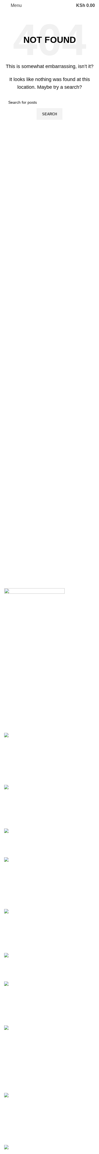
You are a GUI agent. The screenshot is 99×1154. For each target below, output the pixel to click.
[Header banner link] (49, 577)
